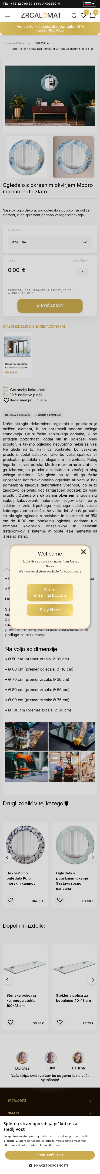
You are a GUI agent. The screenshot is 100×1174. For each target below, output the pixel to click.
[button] (50, 1166)
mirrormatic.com (50, 592)
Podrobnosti (70, 1145)
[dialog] (50, 1145)
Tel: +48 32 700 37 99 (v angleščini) (32, 3)
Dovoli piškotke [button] (50, 1155)
